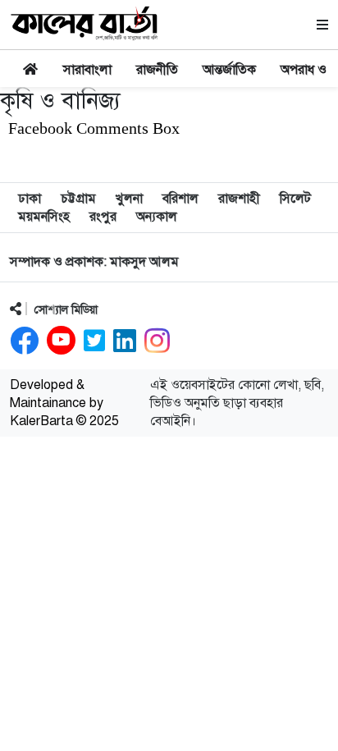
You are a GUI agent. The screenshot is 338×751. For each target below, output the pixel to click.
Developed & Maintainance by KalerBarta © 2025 (64, 403)
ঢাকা (29, 198)
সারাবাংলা (87, 70)
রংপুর (102, 216)
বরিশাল (180, 198)
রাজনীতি (157, 70)
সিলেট (295, 198)
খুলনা (129, 198)
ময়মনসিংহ (44, 216)
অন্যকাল (156, 216)
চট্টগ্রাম (78, 198)
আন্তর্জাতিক (229, 70)
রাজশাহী (239, 198)
